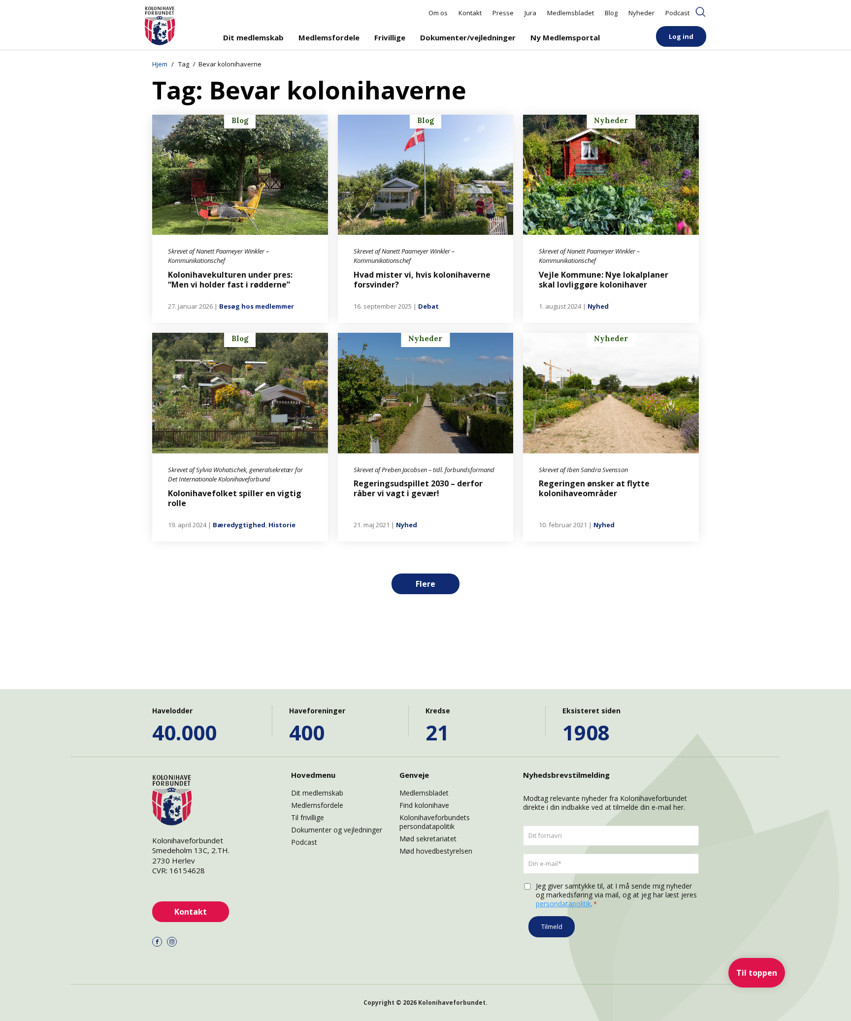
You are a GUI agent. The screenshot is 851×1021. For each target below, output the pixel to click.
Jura (530, 12)
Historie (281, 524)
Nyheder (641, 12)
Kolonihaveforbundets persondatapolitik (434, 822)
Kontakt (470, 12)
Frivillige (389, 37)
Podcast (677, 12)
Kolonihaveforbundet (452, 1002)
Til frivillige (307, 817)
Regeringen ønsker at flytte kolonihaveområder (594, 488)
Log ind (681, 36)
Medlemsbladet (570, 12)
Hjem (159, 64)
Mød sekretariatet (428, 838)
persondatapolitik (563, 903)
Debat (428, 306)
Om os (438, 12)
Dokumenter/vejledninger (468, 37)
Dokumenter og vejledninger (336, 829)
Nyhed (598, 306)
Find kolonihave (424, 805)
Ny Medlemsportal (565, 37)
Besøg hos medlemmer (256, 306)
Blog (611, 12)
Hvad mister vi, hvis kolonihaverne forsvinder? (422, 279)
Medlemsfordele (329, 37)
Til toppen (756, 972)
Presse (503, 12)
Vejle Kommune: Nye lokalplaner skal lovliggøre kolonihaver (603, 279)
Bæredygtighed (239, 524)
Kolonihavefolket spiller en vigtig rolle (234, 498)
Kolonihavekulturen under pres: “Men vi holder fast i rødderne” (230, 279)
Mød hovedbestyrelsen (435, 851)
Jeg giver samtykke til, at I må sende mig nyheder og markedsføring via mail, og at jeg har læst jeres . (616, 895)
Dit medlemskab (253, 37)
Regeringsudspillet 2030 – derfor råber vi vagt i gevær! (418, 488)
